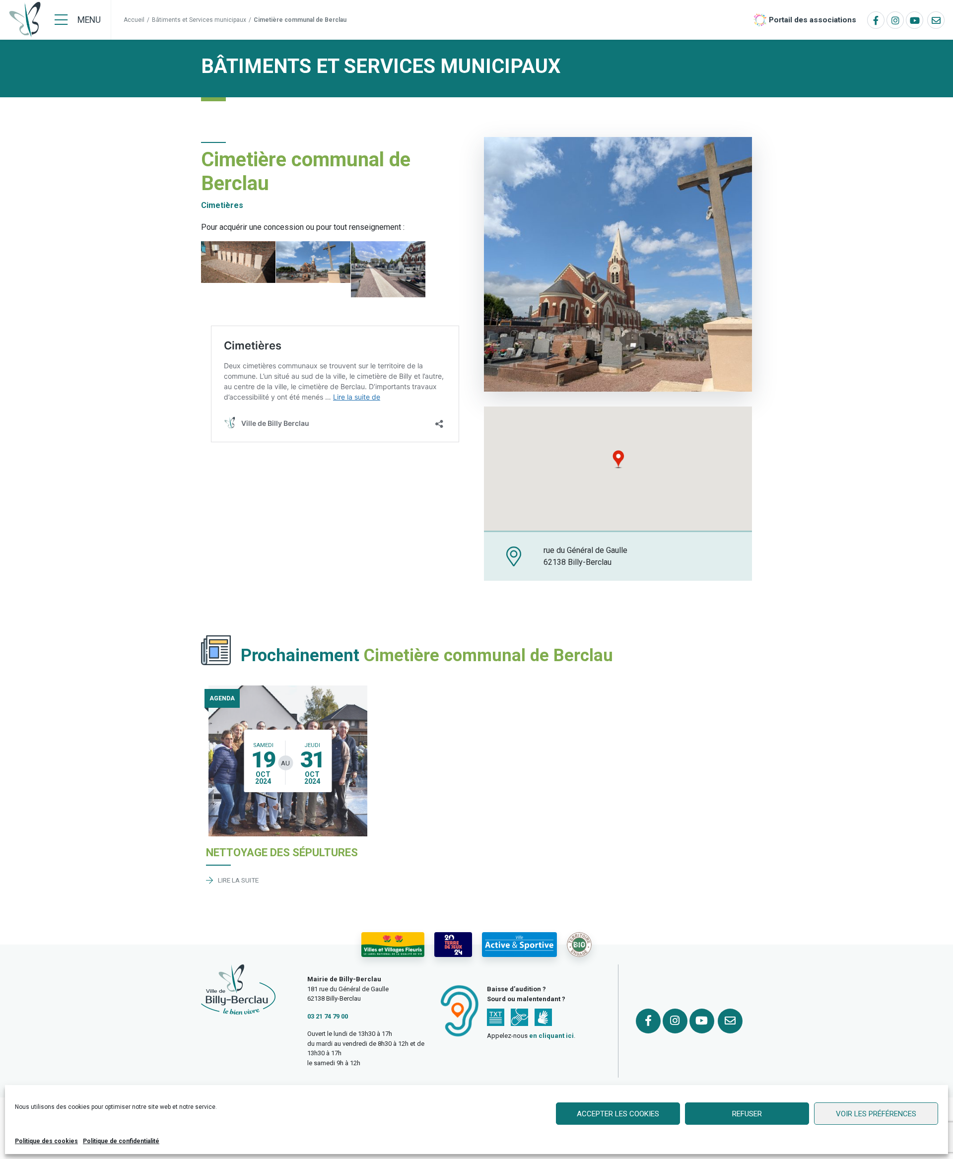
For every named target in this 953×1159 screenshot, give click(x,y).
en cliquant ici (551, 1035)
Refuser (747, 1113)
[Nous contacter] (936, 20)
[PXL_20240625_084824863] (238, 262)
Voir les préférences (876, 1113)
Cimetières (222, 205)
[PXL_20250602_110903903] (313, 262)
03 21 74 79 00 (327, 1016)
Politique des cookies (46, 1141)
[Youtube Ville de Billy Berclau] (914, 20)
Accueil (134, 19)
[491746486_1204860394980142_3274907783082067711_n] (388, 269)
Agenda (222, 698)
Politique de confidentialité (121, 1141)
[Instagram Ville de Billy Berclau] (895, 20)
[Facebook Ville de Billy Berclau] (876, 20)
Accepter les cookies (618, 1113)
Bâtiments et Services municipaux (199, 19)
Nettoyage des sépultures (282, 852)
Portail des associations (812, 19)
